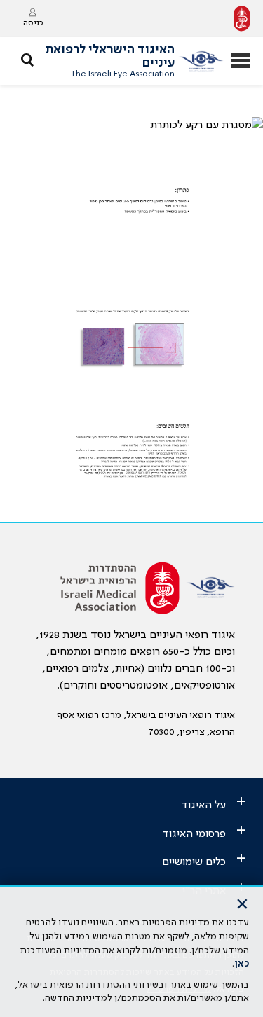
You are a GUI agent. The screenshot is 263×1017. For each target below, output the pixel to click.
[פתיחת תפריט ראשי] (240, 62)
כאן (241, 964)
